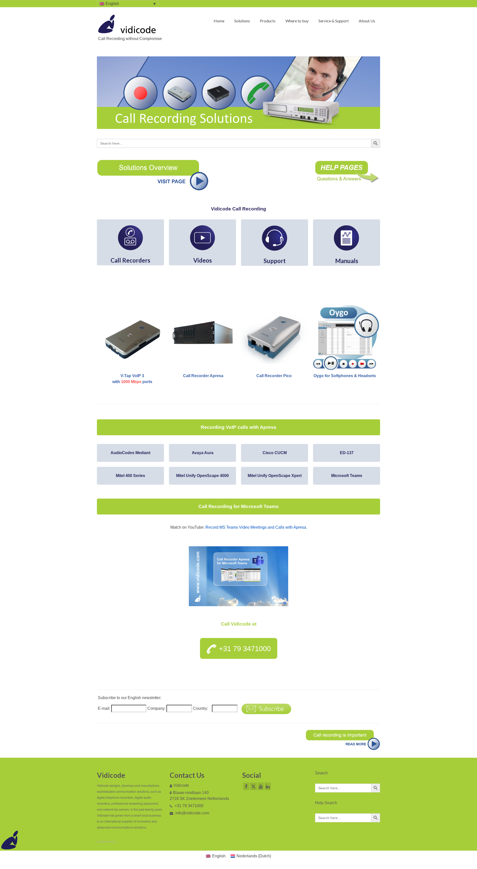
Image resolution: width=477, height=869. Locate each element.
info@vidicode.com (191, 813)
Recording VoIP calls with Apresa (238, 427)
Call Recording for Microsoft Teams (239, 506)
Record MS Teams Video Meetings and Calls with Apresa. (256, 527)
